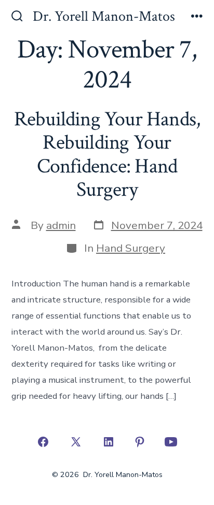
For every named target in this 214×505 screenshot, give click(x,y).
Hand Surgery (130, 248)
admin (61, 225)
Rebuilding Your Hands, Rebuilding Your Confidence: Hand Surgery (107, 155)
